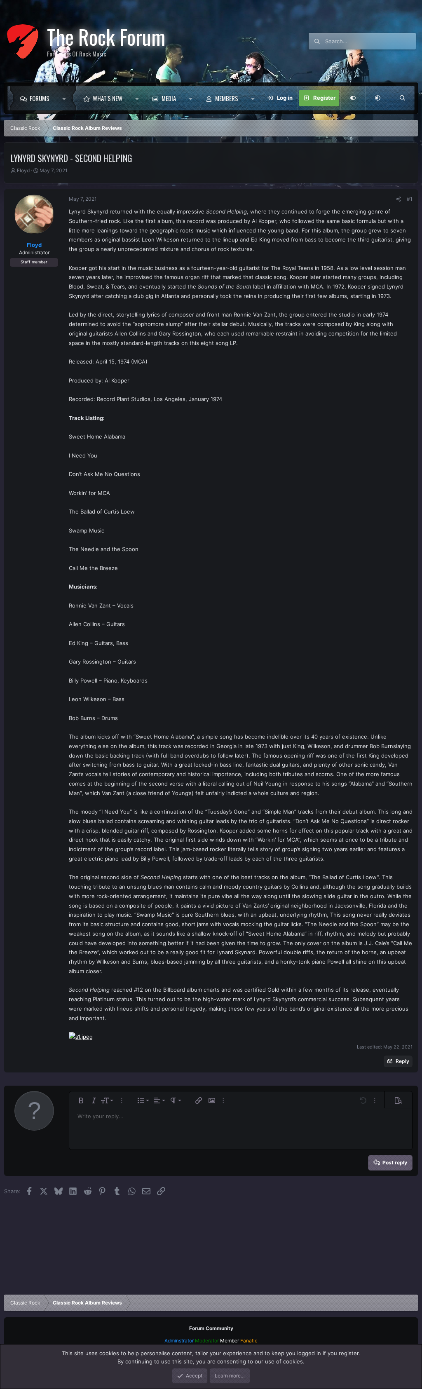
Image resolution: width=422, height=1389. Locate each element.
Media (169, 98)
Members (226, 98)
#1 (410, 199)
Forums (39, 98)
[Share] (398, 199)
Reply (402, 1061)
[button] (66, 98)
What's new (107, 98)
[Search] (402, 98)
